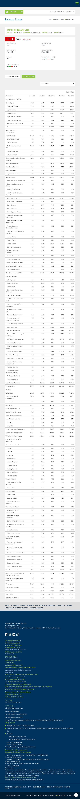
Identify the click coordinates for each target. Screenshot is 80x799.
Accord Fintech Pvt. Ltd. (67, 795)
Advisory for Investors (12, 711)
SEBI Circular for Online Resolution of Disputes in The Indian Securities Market (28, 686)
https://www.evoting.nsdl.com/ (15, 679)
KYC (24, 787)
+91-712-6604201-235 (13, 703)
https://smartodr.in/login (14, 744)
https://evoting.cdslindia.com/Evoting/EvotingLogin (21, 674)
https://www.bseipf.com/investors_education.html (20, 777)
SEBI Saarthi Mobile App (26, 689)
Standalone (28, 76)
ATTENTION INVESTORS (13, 787)
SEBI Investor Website (11, 689)
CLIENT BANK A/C (39, 787)
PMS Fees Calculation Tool (13, 694)
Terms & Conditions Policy (13, 660)
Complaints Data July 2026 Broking (15, 714)
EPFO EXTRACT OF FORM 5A (14, 697)
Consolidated (12, 76)
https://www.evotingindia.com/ (15, 677)
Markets (56, 19)
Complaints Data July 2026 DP (14, 717)
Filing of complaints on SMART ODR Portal (18, 684)
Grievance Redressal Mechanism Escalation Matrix (20, 667)
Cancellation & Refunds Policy (14, 665)
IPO (29, 787)
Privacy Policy (9, 663)
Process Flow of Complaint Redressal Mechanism (20, 747)
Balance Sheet (70, 19)
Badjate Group (10, 3)
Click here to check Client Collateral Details (18, 692)
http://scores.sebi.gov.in (14, 742)
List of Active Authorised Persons (15, 682)
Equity (62, 19)
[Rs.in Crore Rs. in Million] (57, 84)
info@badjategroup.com (14, 708)
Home (50, 19)
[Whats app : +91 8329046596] (17, 634)
